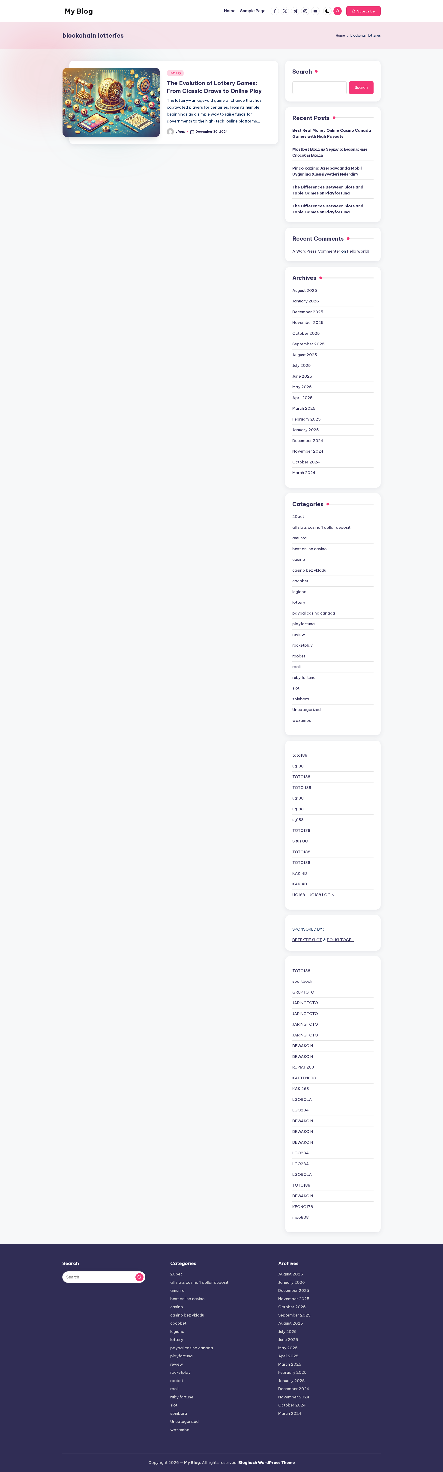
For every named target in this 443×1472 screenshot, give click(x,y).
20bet (298, 516)
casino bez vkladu (309, 570)
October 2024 (306, 462)
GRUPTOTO (303, 992)
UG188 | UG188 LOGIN (313, 894)
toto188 (299, 755)
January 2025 (305, 429)
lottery (175, 73)
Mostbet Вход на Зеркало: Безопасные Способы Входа (329, 152)
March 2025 (303, 408)
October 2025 (306, 333)
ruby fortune (303, 677)
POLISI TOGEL (340, 939)
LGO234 (300, 1110)
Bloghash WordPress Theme (266, 1462)
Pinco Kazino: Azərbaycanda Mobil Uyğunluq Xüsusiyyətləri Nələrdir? (327, 171)
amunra (299, 537)
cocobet (300, 580)
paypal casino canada (313, 613)
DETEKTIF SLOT (307, 939)
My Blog (79, 11)
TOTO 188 (301, 787)
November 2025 (307, 322)
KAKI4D (299, 873)
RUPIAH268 (303, 1067)
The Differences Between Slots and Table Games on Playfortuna (327, 190)
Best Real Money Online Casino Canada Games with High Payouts (331, 133)
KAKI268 (300, 1088)
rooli (296, 666)
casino (298, 559)
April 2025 (302, 397)
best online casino (309, 548)
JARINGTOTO (305, 1002)
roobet (298, 656)
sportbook (302, 981)
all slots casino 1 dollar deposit (321, 527)
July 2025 (301, 365)
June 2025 (302, 376)
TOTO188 (301, 776)
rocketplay (302, 645)
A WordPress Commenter (316, 251)
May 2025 (302, 386)
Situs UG (300, 841)
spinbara (300, 699)
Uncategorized (306, 709)
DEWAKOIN (302, 1045)
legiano (299, 591)
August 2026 (304, 290)
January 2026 (305, 301)
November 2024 (307, 451)
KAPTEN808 (304, 1078)
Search (302, 71)
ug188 (298, 766)
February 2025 (306, 419)
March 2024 (303, 472)
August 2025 (304, 354)
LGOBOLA (302, 1099)
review (298, 634)
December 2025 (307, 311)
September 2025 (308, 343)
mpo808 (300, 1217)
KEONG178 (302, 1206)
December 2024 (307, 440)
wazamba (301, 720)
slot (295, 688)
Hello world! (358, 251)
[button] (363, 11)
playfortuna (303, 623)
